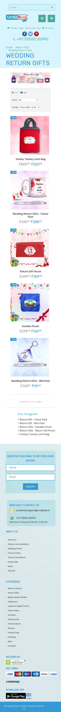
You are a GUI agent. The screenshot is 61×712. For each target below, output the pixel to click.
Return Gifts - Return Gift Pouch (37, 430)
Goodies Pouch (30, 326)
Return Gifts (22, 47)
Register (30, 486)
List (24, 92)
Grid (16, 92)
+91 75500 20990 (32, 39)
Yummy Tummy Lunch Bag (30, 159)
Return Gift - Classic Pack (33, 419)
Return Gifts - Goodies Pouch (36, 426)
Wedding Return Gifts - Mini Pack (30, 380)
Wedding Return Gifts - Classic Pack (30, 215)
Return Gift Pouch (30, 271)
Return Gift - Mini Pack (32, 423)
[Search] (52, 7)
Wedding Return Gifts (20, 50)
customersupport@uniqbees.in (33, 510)
